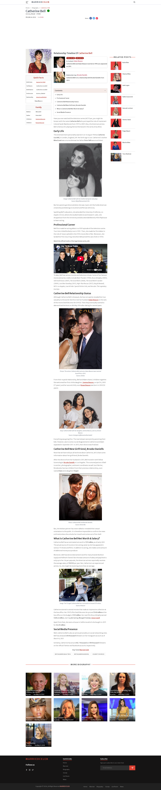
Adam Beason (78, 61)
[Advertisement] (80, 34)
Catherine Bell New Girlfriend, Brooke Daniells (71, 105)
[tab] (80, 90)
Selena (42, 17)
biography (35, 8)
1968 (43, 82)
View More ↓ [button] (38, 101)
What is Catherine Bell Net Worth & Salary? (70, 109)
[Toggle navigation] (28, 2)
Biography (66, 769)
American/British (41, 97)
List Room (66, 776)
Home (65, 763)
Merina (58, 694)
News (64, 779)
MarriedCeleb (37, 759)
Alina (29, 694)
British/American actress (63, 654)
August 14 (39, 82)
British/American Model (81, 654)
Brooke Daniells (82, 75)
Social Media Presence (64, 112)
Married (40, 2)
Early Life (60, 94)
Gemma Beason (40, 119)
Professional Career (63, 98)
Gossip (65, 773)
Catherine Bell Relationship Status (68, 102)
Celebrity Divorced (98, 654)
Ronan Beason (40, 123)
